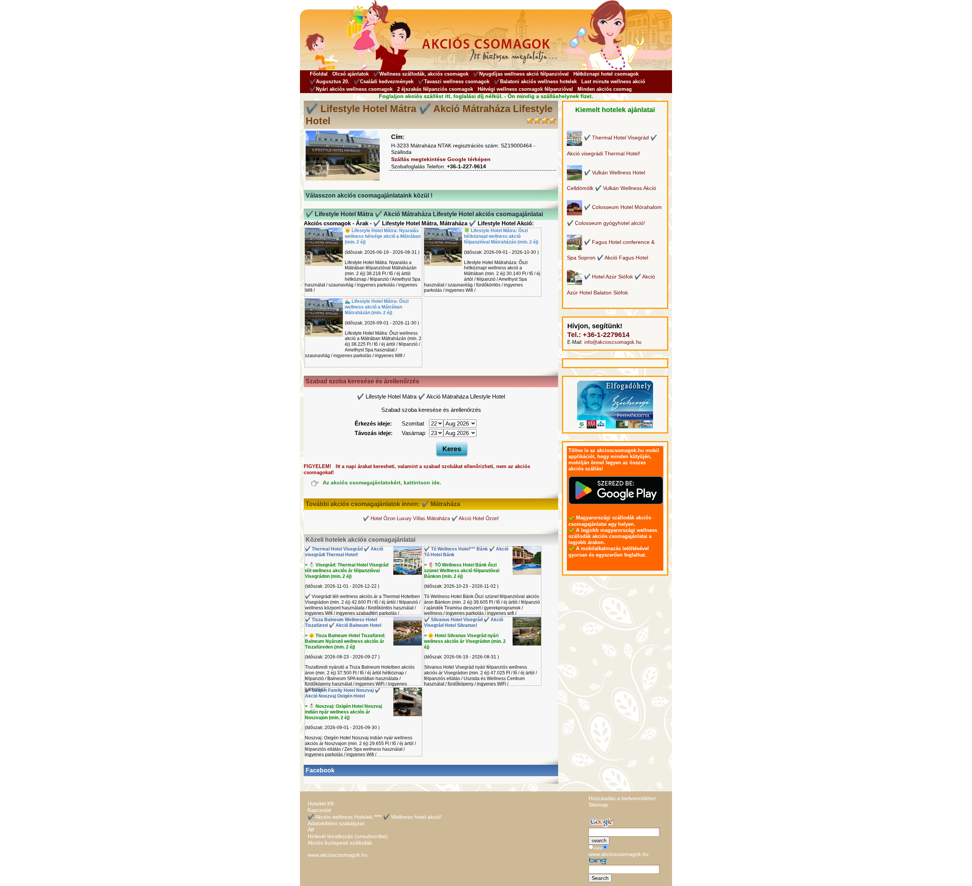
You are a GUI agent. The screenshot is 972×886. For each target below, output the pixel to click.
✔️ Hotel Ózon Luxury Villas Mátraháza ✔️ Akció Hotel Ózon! (431, 518)
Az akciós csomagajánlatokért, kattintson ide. (382, 483)
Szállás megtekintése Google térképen (441, 159)
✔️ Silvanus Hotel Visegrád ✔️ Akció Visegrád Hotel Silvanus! (463, 622)
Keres (451, 449)
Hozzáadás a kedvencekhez (622, 798)
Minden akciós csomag (605, 89)
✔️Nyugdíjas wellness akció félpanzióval (521, 74)
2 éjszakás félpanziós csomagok (435, 89)
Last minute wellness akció (613, 81)
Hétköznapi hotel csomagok (606, 74)
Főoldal (319, 74)
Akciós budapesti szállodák (340, 843)
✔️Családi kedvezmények (383, 81)
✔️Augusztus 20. (329, 81)
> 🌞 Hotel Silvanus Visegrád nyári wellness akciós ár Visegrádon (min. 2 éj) (465, 641)
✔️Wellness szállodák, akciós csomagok (421, 74)
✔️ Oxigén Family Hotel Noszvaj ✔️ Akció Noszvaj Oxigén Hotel (342, 693)
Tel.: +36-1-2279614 (598, 335)
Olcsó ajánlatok (350, 74)
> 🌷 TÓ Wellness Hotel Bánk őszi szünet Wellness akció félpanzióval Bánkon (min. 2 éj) (461, 570)
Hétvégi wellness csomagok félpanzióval (525, 89)
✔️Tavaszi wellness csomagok (453, 81)
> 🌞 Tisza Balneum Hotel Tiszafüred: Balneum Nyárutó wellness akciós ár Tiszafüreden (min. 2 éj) (345, 641)
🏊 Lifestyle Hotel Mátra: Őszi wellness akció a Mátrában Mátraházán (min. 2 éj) (377, 307)
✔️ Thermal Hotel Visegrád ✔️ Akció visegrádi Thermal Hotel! (344, 551)
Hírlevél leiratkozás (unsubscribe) (348, 836)
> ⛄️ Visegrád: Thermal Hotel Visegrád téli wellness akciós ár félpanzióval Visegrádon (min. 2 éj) (346, 570)
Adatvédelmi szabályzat (336, 823)
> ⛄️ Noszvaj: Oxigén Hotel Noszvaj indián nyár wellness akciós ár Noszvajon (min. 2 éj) (343, 712)
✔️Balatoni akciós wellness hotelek (535, 81)
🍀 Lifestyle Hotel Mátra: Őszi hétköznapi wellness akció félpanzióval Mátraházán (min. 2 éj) (501, 236)
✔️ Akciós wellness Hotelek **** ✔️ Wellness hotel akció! (375, 817)
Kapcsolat (319, 810)
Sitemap (598, 805)
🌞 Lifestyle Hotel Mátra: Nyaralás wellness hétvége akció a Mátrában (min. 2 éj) (383, 236)
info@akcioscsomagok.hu (612, 342)
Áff (311, 830)
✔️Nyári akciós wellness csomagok (351, 89)
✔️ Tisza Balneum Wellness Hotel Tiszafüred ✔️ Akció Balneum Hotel (343, 622)
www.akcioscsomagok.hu (338, 855)
